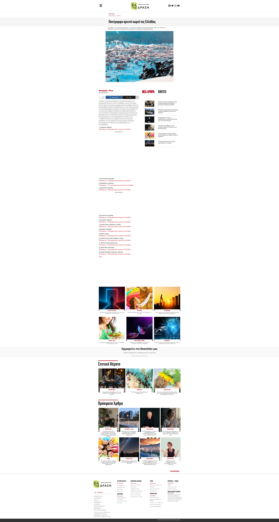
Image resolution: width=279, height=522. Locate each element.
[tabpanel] (160, 123)
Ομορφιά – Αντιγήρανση (156, 502)
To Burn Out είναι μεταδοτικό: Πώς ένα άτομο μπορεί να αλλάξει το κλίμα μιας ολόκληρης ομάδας (167, 103)
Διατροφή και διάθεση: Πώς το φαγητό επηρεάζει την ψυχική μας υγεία (111, 343)
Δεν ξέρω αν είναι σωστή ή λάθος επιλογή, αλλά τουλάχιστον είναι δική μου (112, 313)
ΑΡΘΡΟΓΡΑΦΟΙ (97, 498)
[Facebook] (169, 6)
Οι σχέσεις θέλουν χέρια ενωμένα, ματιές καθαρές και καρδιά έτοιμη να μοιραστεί (168, 135)
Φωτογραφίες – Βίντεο (136, 496)
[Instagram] (175, 6)
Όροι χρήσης (97, 504)
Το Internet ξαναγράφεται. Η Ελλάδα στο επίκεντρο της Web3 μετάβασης (139, 343)
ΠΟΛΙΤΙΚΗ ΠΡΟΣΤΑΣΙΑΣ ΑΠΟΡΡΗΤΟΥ (139, 356)
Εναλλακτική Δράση (103, 93)
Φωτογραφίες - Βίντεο (115, 15)
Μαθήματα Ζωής (135, 489)
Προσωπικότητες (172, 487)
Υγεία (151, 481)
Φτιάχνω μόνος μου (155, 504)
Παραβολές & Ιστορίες (136, 491)
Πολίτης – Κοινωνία (136, 492)
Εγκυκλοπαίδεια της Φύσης (155, 500)
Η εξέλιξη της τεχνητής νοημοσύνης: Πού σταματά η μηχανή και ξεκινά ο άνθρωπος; (167, 343)
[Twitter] (172, 6)
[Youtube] (178, 6)
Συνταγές (119, 503)
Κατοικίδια (133, 487)
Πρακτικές (119, 491)
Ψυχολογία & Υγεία (129, 429)
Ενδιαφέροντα (112, 389)
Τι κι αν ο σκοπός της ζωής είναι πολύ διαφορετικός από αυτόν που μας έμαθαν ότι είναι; (167, 393)
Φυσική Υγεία (153, 491)
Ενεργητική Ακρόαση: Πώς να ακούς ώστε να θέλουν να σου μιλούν (112, 393)
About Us (96, 500)
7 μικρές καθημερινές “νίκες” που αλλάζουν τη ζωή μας (139, 313)
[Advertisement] (119, 155)
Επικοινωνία (97, 508)
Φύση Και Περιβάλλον (155, 506)
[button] (101, 5)
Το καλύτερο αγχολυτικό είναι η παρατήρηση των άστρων (166, 142)
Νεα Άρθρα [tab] (148, 92)
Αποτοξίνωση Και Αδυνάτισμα (121, 498)
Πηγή (100, 256)
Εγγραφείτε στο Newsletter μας (139, 349)
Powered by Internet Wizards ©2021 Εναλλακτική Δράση (169, 519)
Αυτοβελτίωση (121, 481)
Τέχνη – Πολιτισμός (136, 494)
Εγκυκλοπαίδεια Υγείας (156, 485)
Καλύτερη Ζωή (167, 389)
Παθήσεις (152, 487)
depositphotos (98, 496)
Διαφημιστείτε (97, 502)
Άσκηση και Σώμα (154, 497)
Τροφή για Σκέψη (172, 489)
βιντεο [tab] (162, 92)
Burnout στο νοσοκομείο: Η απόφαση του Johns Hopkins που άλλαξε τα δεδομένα (168, 111)
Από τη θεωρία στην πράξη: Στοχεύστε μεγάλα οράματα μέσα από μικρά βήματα (167, 313)
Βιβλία (108, 458)
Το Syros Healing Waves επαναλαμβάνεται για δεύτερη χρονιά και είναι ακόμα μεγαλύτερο (150, 462)
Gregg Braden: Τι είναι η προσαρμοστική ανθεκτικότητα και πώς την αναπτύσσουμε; (167, 119)
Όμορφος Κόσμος (136, 481)
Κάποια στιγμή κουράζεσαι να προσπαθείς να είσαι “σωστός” (170, 462)
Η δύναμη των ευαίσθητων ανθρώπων (139, 392)
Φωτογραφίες (111, 14)
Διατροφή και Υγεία (122, 501)
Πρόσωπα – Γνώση (173, 481)
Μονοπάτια (139, 389)
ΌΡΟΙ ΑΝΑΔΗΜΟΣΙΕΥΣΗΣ (100, 510)
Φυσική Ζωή (153, 494)
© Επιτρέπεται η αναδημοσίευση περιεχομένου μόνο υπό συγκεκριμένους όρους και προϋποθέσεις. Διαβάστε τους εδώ (102, 514)
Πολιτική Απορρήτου (99, 506)
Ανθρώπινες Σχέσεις (136, 485)
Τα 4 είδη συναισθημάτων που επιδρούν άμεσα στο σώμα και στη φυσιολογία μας (167, 127)
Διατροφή (120, 494)
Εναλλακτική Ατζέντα (174, 492)
